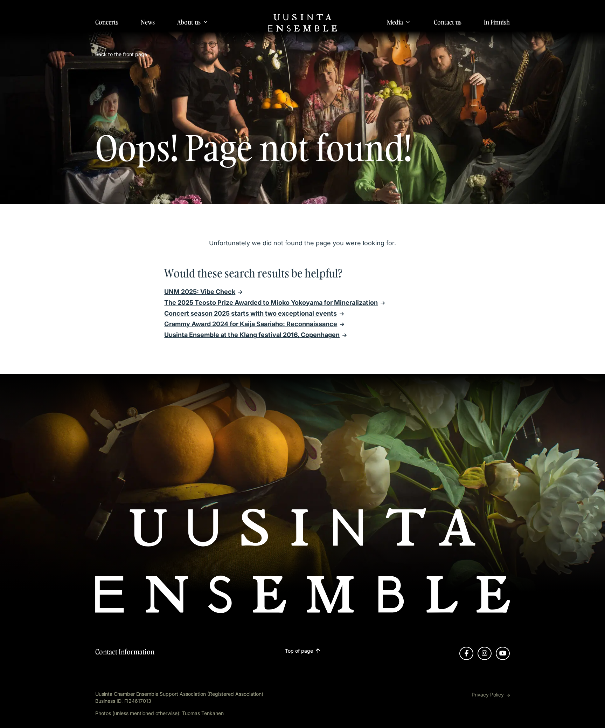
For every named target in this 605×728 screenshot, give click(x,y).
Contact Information (124, 652)
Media (395, 22)
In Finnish (497, 22)
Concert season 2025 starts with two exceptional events (250, 313)
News (148, 22)
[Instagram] (485, 653)
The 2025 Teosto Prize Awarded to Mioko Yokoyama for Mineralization (271, 302)
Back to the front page (121, 54)
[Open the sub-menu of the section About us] (205, 21)
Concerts (106, 22)
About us (189, 22)
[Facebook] (466, 653)
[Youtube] (503, 653)
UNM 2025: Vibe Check (199, 291)
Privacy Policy (488, 695)
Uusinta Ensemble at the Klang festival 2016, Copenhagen (252, 334)
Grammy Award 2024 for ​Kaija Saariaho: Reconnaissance (250, 324)
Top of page (299, 651)
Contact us (447, 22)
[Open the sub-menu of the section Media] (407, 21)
